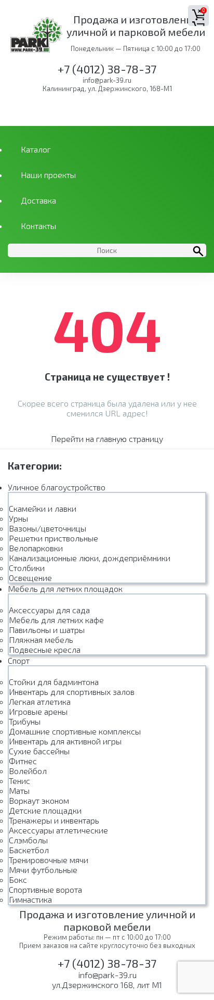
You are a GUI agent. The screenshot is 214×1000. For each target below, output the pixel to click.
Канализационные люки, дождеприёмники (89, 558)
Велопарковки (36, 548)
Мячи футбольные (43, 870)
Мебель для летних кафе (56, 620)
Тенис (19, 781)
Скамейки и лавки (42, 508)
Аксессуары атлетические (58, 830)
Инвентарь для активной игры (65, 741)
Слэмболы (28, 840)
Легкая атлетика (40, 701)
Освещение (30, 578)
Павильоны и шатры (47, 630)
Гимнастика (30, 899)
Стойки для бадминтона (54, 682)
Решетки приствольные (53, 538)
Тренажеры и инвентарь (54, 820)
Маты (19, 790)
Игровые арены (38, 711)
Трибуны (25, 721)
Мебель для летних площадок (65, 588)
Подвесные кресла (45, 649)
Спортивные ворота (45, 889)
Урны (18, 518)
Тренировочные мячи (48, 860)
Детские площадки (45, 810)
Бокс (18, 879)
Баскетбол (29, 850)
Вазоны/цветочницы (47, 528)
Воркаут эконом (39, 800)
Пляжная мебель (41, 639)
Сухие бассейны (39, 751)
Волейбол (28, 771)
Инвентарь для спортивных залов (72, 692)
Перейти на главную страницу (107, 439)
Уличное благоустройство (56, 487)
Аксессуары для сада (49, 610)
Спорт (19, 660)
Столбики (27, 568)
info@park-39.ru (107, 80)
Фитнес (23, 761)
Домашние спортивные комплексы (75, 731)
